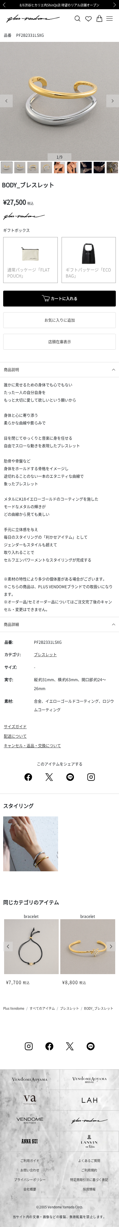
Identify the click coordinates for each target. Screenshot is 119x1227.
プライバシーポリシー (30, 1179)
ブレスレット (45, 654)
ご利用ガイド (29, 1160)
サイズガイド (15, 726)
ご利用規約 (89, 1170)
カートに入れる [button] (63, 298)
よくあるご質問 (89, 1160)
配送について (15, 736)
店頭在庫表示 (59, 341)
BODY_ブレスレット (98, 1008)
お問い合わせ (29, 1170)
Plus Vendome (13, 1008)
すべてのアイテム (42, 1008)
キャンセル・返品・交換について (32, 745)
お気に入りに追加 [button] (59, 320)
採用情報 (89, 1189)
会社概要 (29, 1189)
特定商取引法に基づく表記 (89, 1179)
